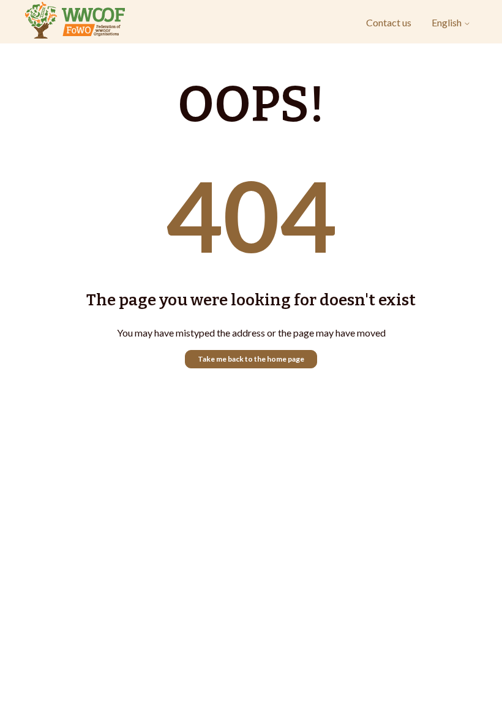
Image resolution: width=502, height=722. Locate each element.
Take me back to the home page (251, 358)
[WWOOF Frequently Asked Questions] (75, 22)
